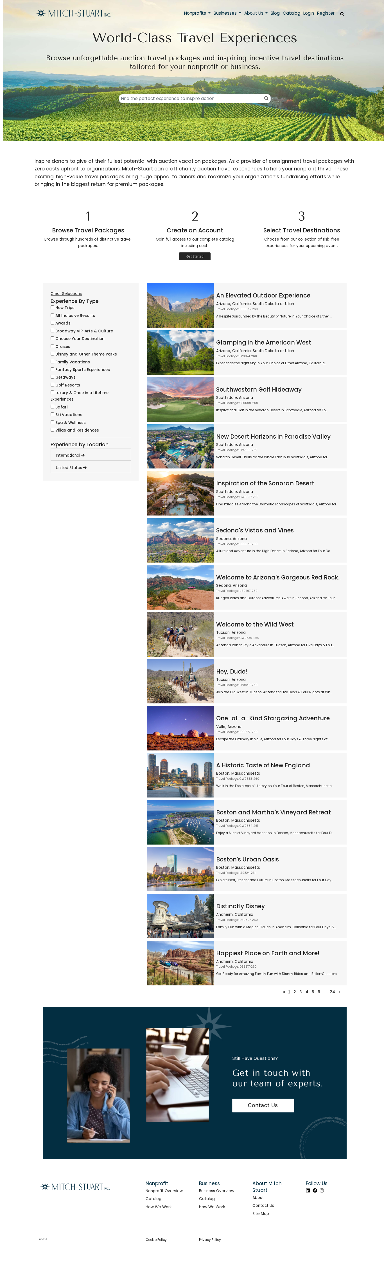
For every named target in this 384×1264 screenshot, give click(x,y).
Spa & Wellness (70, 422)
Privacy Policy (210, 1240)
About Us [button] (254, 13)
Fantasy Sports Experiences (82, 369)
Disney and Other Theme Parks (85, 354)
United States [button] (69, 467)
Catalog (153, 1198)
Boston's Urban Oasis (247, 859)
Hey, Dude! (231, 671)
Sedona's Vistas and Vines (255, 530)
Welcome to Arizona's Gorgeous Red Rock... (279, 577)
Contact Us (263, 1205)
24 (332, 992)
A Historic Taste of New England (263, 765)
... (325, 992)
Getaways (65, 377)
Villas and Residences (76, 430)
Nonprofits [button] (195, 13)
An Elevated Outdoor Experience (263, 295)
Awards (62, 323)
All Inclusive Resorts (74, 315)
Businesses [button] (226, 13)
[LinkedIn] (308, 1190)
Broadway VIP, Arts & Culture (83, 331)
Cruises (62, 346)
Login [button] (308, 13)
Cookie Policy (156, 1240)
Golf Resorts (67, 385)
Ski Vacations (68, 414)
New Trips (64, 307)
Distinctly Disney (240, 906)
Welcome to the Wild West (255, 624)
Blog (275, 13)
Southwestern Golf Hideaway (259, 389)
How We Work (159, 1207)
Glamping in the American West (263, 342)
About (258, 1197)
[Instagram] (322, 1190)
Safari (60, 407)
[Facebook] (315, 1190)
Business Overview (216, 1191)
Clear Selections (66, 293)
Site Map (260, 1213)
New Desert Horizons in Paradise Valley (273, 436)
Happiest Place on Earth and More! (267, 953)
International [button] (68, 455)
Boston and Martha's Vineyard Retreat (273, 812)
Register (326, 13)
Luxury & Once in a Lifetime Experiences (80, 396)
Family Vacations (72, 362)
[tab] (93, 453)
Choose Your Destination (79, 338)
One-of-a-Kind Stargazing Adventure (273, 718)
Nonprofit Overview (164, 1191)
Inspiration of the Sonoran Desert (265, 483)
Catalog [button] (291, 13)
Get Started (195, 256)
